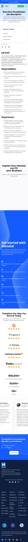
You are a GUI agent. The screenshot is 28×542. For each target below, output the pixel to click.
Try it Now (14, 452)
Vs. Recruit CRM (22, 511)
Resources (4, 500)
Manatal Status (13, 497)
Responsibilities (7, 36)
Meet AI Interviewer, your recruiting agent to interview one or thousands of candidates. (14, 1)
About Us (3, 492)
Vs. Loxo (20, 505)
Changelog (12, 514)
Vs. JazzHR (20, 500)
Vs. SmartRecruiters (22, 514)
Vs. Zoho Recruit (22, 508)
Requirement (6, 39)
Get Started (20, 6)
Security (11, 511)
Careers (3, 505)
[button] (7, 6)
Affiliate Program (11, 507)
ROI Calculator (4, 513)
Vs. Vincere (20, 502)
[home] (2, 6)
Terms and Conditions (17, 533)
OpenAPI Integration (12, 503)
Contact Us (12, 492)
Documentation (13, 500)
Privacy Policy (23, 532)
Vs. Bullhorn (21, 492)
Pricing (3, 497)
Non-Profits (12, 516)
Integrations (12, 495)
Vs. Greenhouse (22, 497)
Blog (2, 502)
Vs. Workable (21, 495)
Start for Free (4, 508)
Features (3, 495)
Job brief (5, 33)
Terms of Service (6, 533)
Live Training (4, 511)
